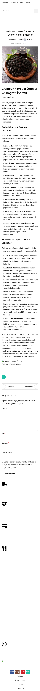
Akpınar (30, 39)
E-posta (5, 443)
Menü (4, 626)
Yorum (5, 408)
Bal (12, 175)
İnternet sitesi (7, 452)
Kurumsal (6, 610)
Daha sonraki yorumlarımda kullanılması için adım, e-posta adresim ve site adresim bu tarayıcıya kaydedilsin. (19, 464)
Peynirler (5, 589)
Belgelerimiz (6, 634)
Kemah (19, 280)
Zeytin (4, 604)
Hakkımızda (6, 630)
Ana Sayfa (5, 20)
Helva (3, 600)
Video (3, 637)
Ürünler (5, 585)
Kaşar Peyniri (6, 597)
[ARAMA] (36, 11)
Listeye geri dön (20, 386)
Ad (3, 434)
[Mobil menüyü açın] (2, 6)
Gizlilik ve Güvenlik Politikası (11, 621)
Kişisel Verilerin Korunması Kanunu (13, 617)
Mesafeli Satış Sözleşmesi (10, 613)
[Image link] (20, 661)
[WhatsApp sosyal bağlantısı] (4, 377)
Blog (13, 20)
